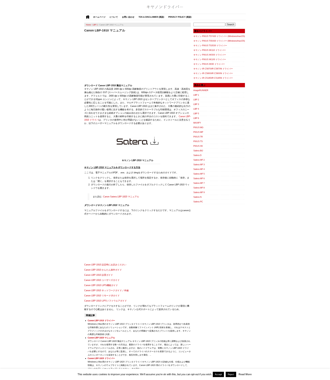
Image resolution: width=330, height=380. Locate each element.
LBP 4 (196, 109)
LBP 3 (196, 104)
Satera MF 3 (199, 164)
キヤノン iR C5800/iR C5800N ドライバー (213, 73)
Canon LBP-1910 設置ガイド (98, 275)
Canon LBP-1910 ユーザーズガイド (102, 280)
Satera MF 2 (199, 160)
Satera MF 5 (199, 174)
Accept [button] (218, 374)
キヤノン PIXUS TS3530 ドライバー (210, 45)
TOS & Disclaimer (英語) (151, 17)
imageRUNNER (200, 90)
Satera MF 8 (199, 188)
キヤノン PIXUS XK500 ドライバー (209, 55)
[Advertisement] (137, 58)
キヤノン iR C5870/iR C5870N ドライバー (213, 69)
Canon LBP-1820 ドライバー (101, 358)
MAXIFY (197, 123)
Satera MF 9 (199, 192)
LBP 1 (196, 95)
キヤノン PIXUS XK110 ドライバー (209, 50)
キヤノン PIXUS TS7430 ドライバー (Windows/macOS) (219, 36)
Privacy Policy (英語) (179, 17)
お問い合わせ (128, 17)
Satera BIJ (198, 150)
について (114, 17)
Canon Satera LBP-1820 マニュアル (121, 196)
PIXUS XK (198, 146)
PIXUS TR (198, 137)
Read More (245, 374)
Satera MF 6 (199, 178)
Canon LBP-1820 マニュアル (101, 338)
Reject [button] (231, 374)
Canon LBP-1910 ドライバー (101, 320)
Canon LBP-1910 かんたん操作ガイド (103, 270)
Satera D (197, 155)
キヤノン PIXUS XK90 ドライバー (209, 64)
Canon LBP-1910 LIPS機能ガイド (101, 285)
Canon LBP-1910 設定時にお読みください (105, 264)
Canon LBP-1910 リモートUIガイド (102, 295)
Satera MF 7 (199, 183)
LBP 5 (196, 113)
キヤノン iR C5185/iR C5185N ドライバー (213, 78)
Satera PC (198, 201)
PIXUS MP (198, 132)
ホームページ (99, 17)
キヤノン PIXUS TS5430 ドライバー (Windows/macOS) (219, 41)
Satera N (197, 197)
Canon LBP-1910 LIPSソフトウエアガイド (105, 300)
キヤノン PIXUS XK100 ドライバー (209, 59)
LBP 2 (196, 99)
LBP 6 (196, 118)
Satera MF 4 (199, 169)
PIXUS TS (198, 141)
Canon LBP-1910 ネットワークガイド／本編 (106, 290)
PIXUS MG (198, 127)
